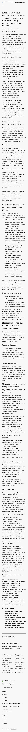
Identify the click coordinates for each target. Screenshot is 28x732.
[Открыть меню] (3, 5)
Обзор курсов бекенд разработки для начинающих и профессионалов (15, 617)
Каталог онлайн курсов (9, 31)
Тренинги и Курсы (20, 2)
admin (18, 29)
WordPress (13, 729)
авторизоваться (15, 648)
